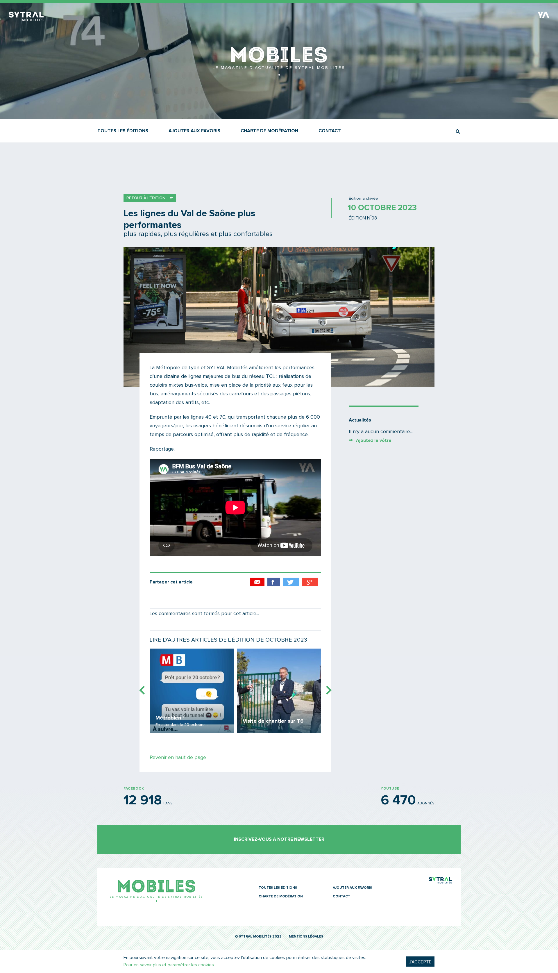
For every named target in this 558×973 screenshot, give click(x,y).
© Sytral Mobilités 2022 (258, 936)
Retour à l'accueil (279, 72)
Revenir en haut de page (178, 757)
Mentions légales (306, 936)
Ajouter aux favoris (194, 130)
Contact (330, 130)
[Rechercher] (458, 131)
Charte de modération (269, 130)
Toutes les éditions (122, 130)
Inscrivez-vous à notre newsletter (279, 839)
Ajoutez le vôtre (373, 440)
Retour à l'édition (145, 198)
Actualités (360, 420)
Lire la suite (192, 691)
